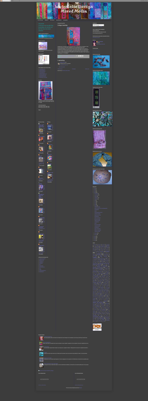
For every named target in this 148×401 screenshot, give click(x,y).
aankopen (108, 245)
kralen (96, 283)
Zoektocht (103, 321)
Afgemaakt (97, 247)
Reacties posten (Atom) (66, 70)
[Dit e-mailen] (78, 56)
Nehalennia (101, 287)
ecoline (107, 262)
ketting (109, 280)
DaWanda (97, 259)
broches (98, 255)
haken (103, 275)
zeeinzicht (40, 263)
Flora (105, 269)
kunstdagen (103, 283)
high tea (95, 278)
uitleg (108, 310)
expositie (104, 265)
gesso (104, 272)
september (96, 197)
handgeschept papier (104, 276)
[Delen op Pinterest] (82, 56)
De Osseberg (107, 259)
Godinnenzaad (95, 275)
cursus (94, 259)
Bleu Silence (97, 250)
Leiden (94, 284)
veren (98, 312)
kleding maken (96, 281)
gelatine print (107, 270)
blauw (93, 250)
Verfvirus (40, 146)
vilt (108, 313)
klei (99, 281)
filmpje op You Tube (98, 215)
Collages (45, 352)
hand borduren (107, 275)
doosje (94, 262)
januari (96, 234)
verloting (102, 313)
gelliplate (104, 271)
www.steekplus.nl (42, 72)
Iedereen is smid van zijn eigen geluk (103, 278)
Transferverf (95, 309)
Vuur (107, 314)
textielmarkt (94, 307)
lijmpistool (103, 284)
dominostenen (107, 261)
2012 (95, 237)
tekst (106, 305)
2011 (95, 238)
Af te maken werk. (102, 246)
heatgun (108, 277)
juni (95, 201)
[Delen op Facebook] (81, 56)
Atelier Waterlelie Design (96, 49)
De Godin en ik (101, 259)
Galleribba (94, 270)
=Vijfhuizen (99, 245)
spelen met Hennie (97, 217)
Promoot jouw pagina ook (96, 51)
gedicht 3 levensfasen (100, 270)
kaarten (94, 280)
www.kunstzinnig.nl (42, 71)
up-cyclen (99, 311)
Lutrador (98, 285)
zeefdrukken (99, 321)
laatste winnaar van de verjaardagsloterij (101, 208)
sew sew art (41, 178)
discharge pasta (95, 261)
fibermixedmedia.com (42, 75)
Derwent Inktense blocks (105, 260)
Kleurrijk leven (49, 144)
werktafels (107, 318)
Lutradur (102, 285)
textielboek (97, 306)
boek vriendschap (100, 251)
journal (108, 279)
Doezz (102, 261)
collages (66, 57)
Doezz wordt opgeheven (47, 342)
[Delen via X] (80, 56)
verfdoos (101, 312)
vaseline (107, 311)
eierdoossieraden (95, 263)
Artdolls (98, 249)
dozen (97, 262)
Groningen (99, 275)
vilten (93, 314)
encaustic (104, 264)
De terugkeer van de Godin (96, 260)
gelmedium (108, 271)
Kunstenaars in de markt (43, 77)
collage (96, 256)
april (95, 204)
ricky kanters (41, 265)
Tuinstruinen (100, 309)
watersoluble (94, 317)
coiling (109, 255)
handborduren (96, 276)
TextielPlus (103, 307)
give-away (106, 273)
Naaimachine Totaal (96, 287)
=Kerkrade (103, 244)
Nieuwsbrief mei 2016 (96, 37)
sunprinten (107, 304)
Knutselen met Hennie (97, 282)
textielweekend (108, 307)
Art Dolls (107, 248)
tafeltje (99, 305)
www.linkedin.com (42, 69)
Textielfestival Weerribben (104, 306)
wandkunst (101, 315)
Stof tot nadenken (42, 136)
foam (108, 269)
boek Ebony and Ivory (106, 250)
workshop (103, 319)
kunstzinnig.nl (41, 271)
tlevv (40, 264)
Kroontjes (99, 283)
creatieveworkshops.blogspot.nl (101, 258)
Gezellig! (107, 272)
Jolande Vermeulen (42, 258)
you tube (95, 321)
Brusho (101, 255)
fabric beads (107, 267)
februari (96, 233)
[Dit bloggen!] (79, 56)
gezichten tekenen (95, 273)
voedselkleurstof (98, 314)
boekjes (99, 254)
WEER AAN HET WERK (48, 358)
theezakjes (103, 308)
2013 (95, 236)
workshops (108, 320)
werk (96, 318)
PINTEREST (52, 20)
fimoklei (98, 269)
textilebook (95, 308)
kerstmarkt (105, 280)
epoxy (95, 265)
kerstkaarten (101, 280)
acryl (94, 246)
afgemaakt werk (102, 247)
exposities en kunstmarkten (102, 266)
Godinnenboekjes (105, 274)
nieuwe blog (106, 287)
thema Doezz (108, 308)
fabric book (94, 268)
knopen (107, 281)
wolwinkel (98, 319)
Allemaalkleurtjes (42, 217)
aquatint (103, 248)
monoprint (107, 286)
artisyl (40, 269)
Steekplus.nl (41, 262)
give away (101, 273)
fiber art (107, 268)
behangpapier (102, 249)
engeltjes (108, 264)
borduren (94, 255)
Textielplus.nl (41, 261)
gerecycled (100, 272)
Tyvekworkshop (103, 310)
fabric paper (99, 268)
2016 (95, 189)
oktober (96, 196)
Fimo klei (94, 269)
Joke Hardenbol (100, 41)
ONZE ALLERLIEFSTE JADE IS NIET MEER (51, 363)
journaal (104, 279)
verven (106, 313)
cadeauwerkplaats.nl (42, 270)
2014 (95, 192)
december (96, 193)
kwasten (107, 283)
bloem (101, 250)
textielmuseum (99, 307)
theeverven (99, 308)
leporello (97, 284)
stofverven (102, 304)
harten (105, 277)
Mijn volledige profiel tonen (100, 44)
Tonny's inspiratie (50, 134)
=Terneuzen (95, 245)
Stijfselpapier (98, 304)
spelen (96, 223)
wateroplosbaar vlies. (106, 316)
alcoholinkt (107, 247)
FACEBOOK (65, 20)
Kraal (93, 283)
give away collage (97, 219)
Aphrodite (99, 248)
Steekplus (40, 168)
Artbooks (94, 249)
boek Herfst (94, 251)
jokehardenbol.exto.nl (42, 76)
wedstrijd (103, 317)
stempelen (102, 303)
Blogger (80, 387)
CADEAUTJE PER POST (48, 336)
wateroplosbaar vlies (96, 316)
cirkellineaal (105, 255)
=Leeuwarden (108, 244)
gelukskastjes (95, 272)
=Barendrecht (99, 244)
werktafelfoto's (97, 209)
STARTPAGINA (40, 20)
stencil (94, 304)
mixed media (106, 285)
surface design (95, 305)
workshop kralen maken (101, 320)
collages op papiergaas (104, 257)
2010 (95, 240)
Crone (108, 258)
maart (96, 205)
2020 (95, 188)
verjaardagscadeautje (97, 313)
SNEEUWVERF (46, 346)
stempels (107, 303)
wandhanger (95, 315)
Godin (93, 274)
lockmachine (94, 285)
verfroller (104, 312)
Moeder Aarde (101, 286)
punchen (101, 295)
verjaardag (108, 312)
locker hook (107, 284)
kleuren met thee (103, 281)
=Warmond (103, 245)
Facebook (104, 268)
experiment (99, 265)
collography (94, 258)
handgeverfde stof (95, 277)
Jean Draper (100, 279)
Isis (96, 279)
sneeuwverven (95, 301)
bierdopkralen (107, 249)
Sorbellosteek (101, 301)
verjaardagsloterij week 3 (98, 212)
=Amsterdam (94, 244)
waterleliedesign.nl (42, 70)
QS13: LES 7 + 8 (52, 158)
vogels (104, 314)
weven (94, 319)
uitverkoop (94, 311)
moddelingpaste (95, 286)
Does (99, 261)
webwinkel (98, 317)
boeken (108, 251)
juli (95, 200)
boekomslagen (106, 254)
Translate (100, 26)
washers (107, 315)
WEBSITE (46, 20)
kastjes (97, 280)
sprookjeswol (94, 303)
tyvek (105, 309)
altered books (95, 248)
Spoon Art (107, 302)
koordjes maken (106, 282)
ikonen (94, 279)
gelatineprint (95, 271)
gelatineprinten (100, 271)
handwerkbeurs (101, 277)
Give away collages (98, 224)
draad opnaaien (102, 262)
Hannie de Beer (62, 62)
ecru (40, 268)
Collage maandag (97, 213)
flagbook (101, 269)
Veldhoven (94, 312)
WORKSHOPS (58, 20)
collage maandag (62, 57)
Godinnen (98, 274)
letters (100, 284)
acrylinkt (97, 246)
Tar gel (103, 305)
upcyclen (103, 311)
